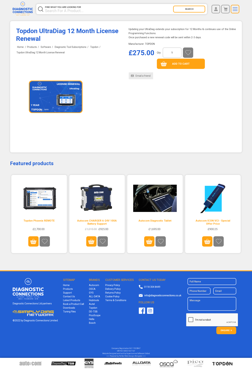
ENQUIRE (225, 330)
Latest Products (71, 300)
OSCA (92, 289)
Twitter (150, 310)
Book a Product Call (73, 304)
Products (68, 289)
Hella (91, 319)
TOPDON (150, 43)
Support (67, 292)
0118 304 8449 (152, 286)
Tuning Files (69, 311)
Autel (92, 304)
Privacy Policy (112, 285)
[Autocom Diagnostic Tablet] (155, 198)
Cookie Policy (112, 296)
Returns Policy (113, 292)
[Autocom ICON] (213, 198)
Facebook (142, 310)
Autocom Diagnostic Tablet (155, 220)
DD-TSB (93, 311)
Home (66, 285)
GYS (91, 292)
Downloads (69, 307)
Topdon (93, 307)
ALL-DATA (94, 296)
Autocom (94, 285)
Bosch (92, 323)
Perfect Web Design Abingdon (130, 356)
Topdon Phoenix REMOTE (39, 220)
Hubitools (94, 300)
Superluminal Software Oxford (138, 353)
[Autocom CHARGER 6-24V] (97, 198)
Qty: (159, 52)
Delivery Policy (113, 289)
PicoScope (94, 315)
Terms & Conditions (115, 300)
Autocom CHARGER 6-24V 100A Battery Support (97, 222)
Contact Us (69, 296)
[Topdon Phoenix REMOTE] (39, 198)
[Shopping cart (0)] (225, 9)
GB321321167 (129, 351)
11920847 (136, 348)
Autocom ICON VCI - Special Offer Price (213, 222)
